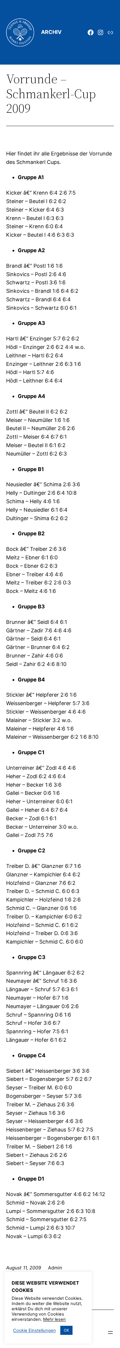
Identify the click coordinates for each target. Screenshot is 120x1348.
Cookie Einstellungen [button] (34, 1330)
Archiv (51, 32)
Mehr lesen (54, 1319)
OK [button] (66, 1330)
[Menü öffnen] (110, 1332)
